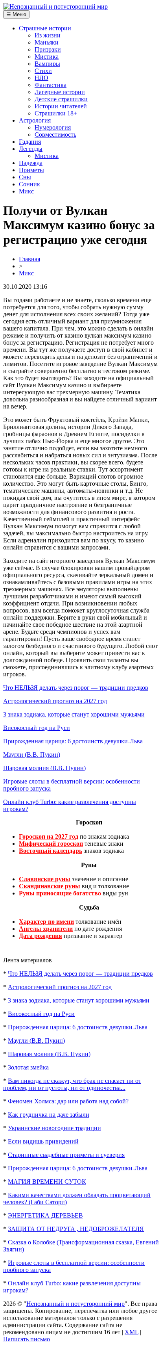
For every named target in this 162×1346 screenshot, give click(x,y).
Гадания (30, 141)
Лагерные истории (60, 92)
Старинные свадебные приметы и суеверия (66, 1154)
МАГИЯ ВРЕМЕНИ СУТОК (47, 1181)
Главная (29, 259)
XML (131, 1332)
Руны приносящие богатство (60, 893)
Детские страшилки (61, 99)
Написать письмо (26, 1339)
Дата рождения (40, 935)
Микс (26, 191)
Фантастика (50, 85)
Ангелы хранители (46, 928)
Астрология (35, 120)
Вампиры (47, 63)
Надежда (30, 163)
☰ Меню (16, 14)
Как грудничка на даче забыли (48, 1114)
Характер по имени (46, 921)
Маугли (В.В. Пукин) (31, 754)
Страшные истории (45, 28)
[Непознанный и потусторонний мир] (55, 6)
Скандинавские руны (49, 886)
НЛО (41, 77)
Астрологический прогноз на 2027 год (55, 701)
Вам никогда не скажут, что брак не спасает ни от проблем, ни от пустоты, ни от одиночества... (72, 1084)
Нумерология (53, 127)
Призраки (48, 49)
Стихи (43, 70)
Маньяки (47, 42)
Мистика (47, 56)
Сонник (29, 184)
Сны (25, 177)
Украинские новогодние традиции (54, 1128)
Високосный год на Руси (36, 727)
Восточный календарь (50, 850)
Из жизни (48, 35)
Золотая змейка (28, 1067)
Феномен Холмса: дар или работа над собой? (68, 1101)
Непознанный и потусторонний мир (75, 1303)
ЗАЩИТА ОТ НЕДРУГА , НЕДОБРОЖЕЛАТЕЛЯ (76, 1228)
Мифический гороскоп (51, 843)
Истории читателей (61, 106)
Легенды (30, 148)
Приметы (31, 170)
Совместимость (55, 134)
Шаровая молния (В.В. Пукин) (44, 768)
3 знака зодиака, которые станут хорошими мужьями (74, 714)
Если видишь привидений (43, 1141)
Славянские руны (44, 879)
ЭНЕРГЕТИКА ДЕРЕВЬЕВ (45, 1215)
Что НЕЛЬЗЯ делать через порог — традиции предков (75, 687)
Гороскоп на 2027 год (48, 836)
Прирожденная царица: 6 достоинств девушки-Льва (73, 741)
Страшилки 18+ (56, 113)
